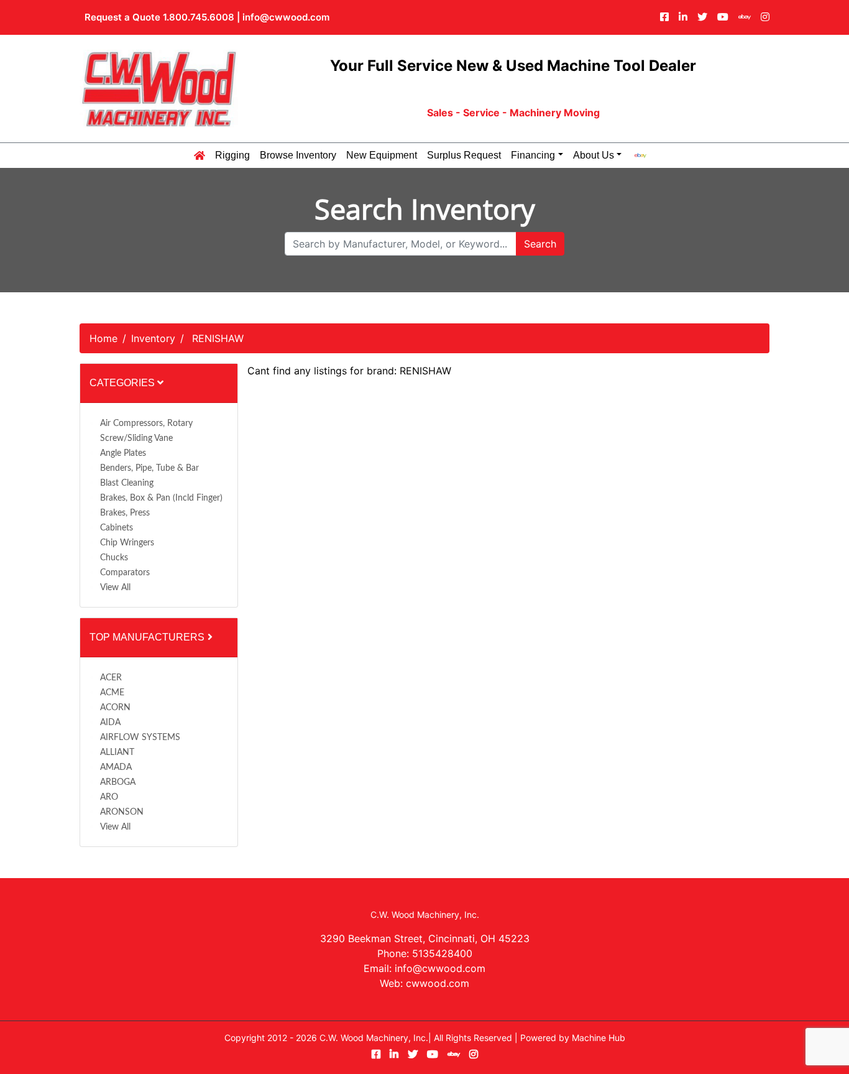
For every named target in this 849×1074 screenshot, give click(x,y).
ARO (109, 797)
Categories (123, 382)
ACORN (115, 707)
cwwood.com (437, 983)
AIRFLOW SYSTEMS (140, 737)
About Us (593, 155)
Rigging (232, 155)
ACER (111, 678)
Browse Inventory (298, 155)
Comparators (125, 572)
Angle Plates (123, 453)
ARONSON (122, 812)
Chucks (114, 557)
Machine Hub (598, 1037)
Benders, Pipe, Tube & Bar (149, 468)
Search (540, 244)
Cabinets (116, 528)
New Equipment (381, 155)
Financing (533, 155)
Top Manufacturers (148, 637)
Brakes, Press (125, 513)
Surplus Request (464, 155)
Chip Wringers (127, 543)
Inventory (153, 338)
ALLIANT (117, 752)
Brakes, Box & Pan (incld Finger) (161, 498)
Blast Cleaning (127, 483)
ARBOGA (117, 782)
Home (103, 338)
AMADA (116, 767)
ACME (112, 692)
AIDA (110, 722)
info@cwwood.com (285, 17)
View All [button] (115, 587)
